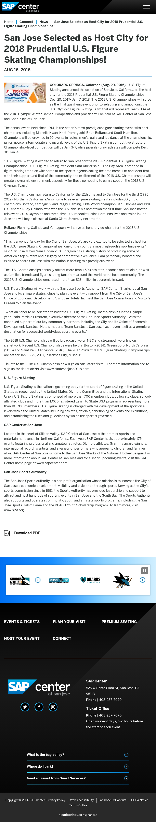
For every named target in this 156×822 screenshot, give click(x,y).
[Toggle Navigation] (146, 7)
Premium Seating (119, 622)
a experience (78, 815)
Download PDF (27, 533)
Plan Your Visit (69, 622)
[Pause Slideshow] (144, 570)
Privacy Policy (56, 800)
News (43, 22)
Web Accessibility (82, 800)
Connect (26, 22)
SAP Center (24, 7)
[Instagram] (53, 707)
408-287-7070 (110, 700)
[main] (78, 285)
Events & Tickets (22, 622)
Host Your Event (22, 638)
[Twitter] (25, 707)
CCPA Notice (139, 800)
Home (8, 22)
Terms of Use (78, 805)
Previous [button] (38, 580)
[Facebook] (39, 707)
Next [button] (143, 580)
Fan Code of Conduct (112, 800)
